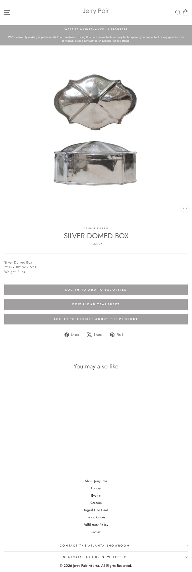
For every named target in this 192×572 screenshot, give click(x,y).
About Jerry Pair (96, 481)
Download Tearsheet (96, 304)
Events (95, 495)
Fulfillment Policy (96, 524)
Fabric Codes (95, 517)
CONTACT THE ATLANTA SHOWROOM (95, 546)
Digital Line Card (96, 510)
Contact (95, 532)
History (96, 488)
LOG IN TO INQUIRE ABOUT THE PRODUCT (96, 319)
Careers (96, 502)
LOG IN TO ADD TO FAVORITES (96, 290)
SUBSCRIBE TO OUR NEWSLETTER (94, 557)
